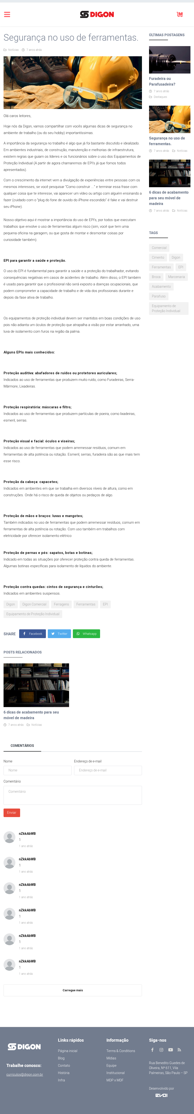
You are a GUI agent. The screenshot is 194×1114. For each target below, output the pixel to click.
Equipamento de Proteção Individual (32, 614)
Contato (64, 1065)
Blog (61, 1058)
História (64, 1072)
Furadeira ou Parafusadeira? (162, 81)
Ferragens (61, 604)
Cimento (158, 257)
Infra (61, 1080)
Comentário (12, 781)
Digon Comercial (34, 604)
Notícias (13, 50)
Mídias (111, 1058)
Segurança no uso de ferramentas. (167, 141)
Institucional (115, 1072)
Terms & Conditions (120, 1051)
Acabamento (161, 286)
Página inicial (67, 1051)
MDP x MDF (114, 1080)
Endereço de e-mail (87, 761)
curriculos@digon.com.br (24, 1074)
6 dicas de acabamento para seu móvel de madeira (31, 715)
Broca (156, 276)
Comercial (159, 247)
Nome (8, 761)
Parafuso (159, 296)
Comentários (22, 745)
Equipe (111, 1065)
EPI (105, 604)
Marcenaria (176, 276)
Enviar (11, 812)
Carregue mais (73, 990)
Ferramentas (85, 604)
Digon (10, 604)
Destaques (160, 97)
